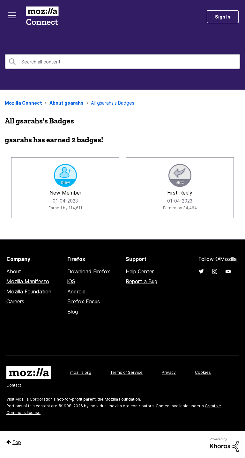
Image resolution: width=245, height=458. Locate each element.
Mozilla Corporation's (35, 399)
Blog (72, 311)
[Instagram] (215, 271)
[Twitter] (201, 271)
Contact (13, 385)
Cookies (203, 372)
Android (76, 291)
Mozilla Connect (42, 16)
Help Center (140, 271)
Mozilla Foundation (28, 291)
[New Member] (65, 175)
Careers (15, 301)
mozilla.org (80, 372)
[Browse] (12, 15)
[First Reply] (179, 175)
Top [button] (16, 442)
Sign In (222, 16)
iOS (71, 281)
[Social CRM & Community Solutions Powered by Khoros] (224, 444)
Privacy (169, 372)
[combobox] (122, 61)
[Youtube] (228, 271)
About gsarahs (66, 103)
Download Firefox (88, 271)
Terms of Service (126, 372)
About (13, 271)
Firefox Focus (83, 301)
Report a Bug (141, 281)
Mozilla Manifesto (27, 281)
